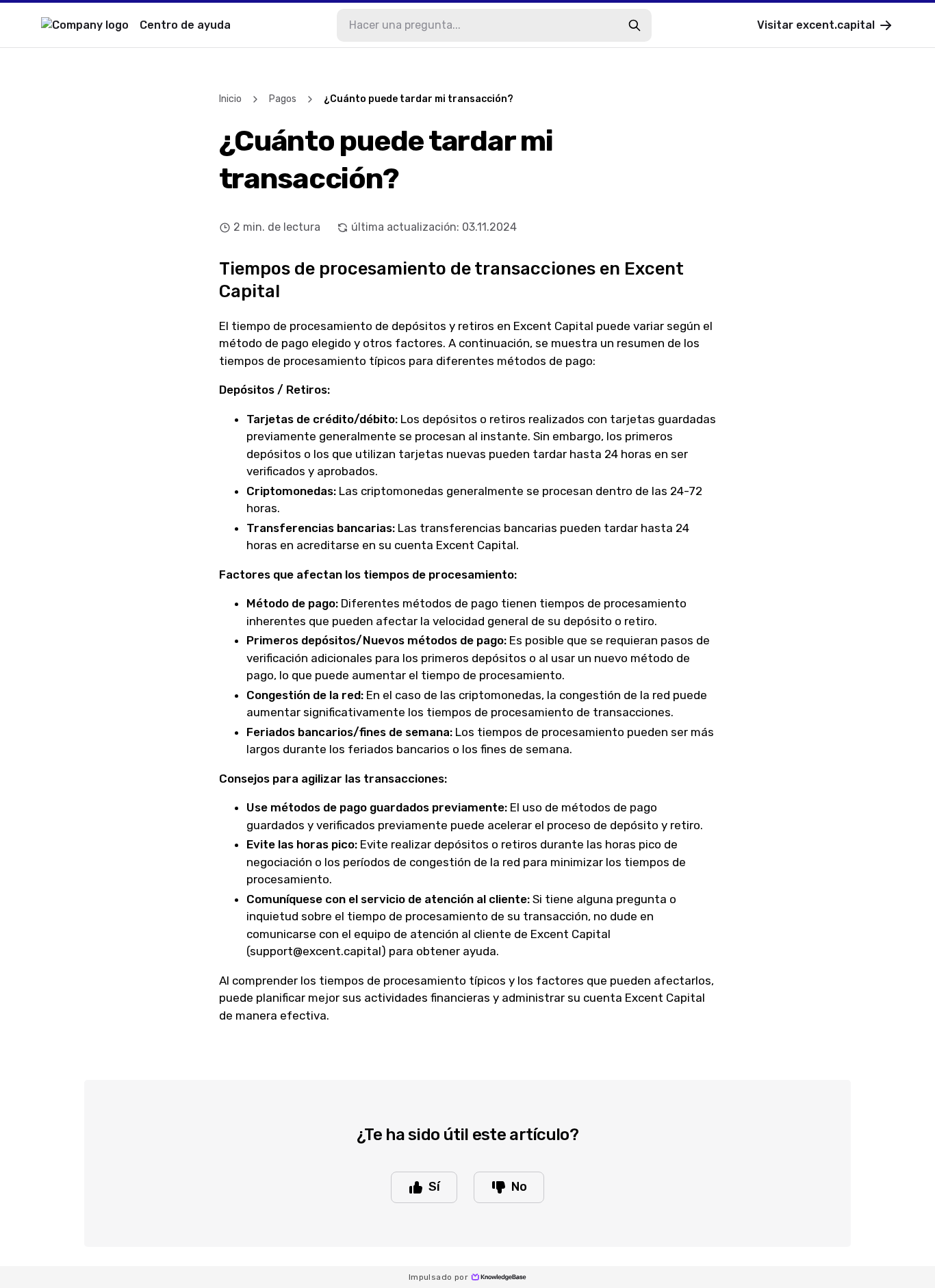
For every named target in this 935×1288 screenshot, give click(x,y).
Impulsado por (438, 1277)
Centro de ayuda (185, 24)
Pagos (282, 99)
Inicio (230, 99)
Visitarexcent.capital (816, 24)
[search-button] (634, 25)
